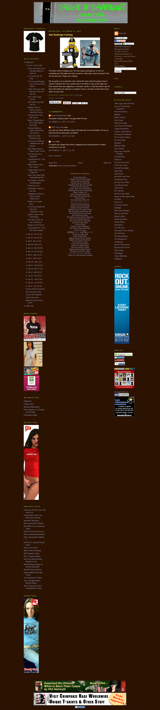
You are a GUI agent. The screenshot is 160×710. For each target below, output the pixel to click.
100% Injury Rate (57, 127)
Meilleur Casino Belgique (80, 226)
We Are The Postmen (122, 245)
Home (80, 163)
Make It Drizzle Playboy (32, 551)
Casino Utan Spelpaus (34, 295)
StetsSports (118, 225)
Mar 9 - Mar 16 (33, 255)
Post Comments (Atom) (67, 166)
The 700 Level (119, 228)
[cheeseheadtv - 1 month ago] (120, 380)
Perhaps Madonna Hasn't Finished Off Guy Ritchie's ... (36, 130)
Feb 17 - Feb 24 (33, 265)
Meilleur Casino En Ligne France (80, 210)
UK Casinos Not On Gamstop (80, 213)
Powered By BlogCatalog (124, 387)
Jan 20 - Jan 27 (33, 279)
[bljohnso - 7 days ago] (128, 376)
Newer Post (53, 163)
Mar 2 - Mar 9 (33, 258)
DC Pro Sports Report (122, 137)
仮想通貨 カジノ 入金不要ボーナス (80, 232)
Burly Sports (118, 120)
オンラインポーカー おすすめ (80, 253)
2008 (27, 62)
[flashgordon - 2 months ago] (120, 385)
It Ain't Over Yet (33, 186)
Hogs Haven (118, 174)
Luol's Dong (118, 188)
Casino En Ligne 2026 (80, 234)
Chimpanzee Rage (30, 415)
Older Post (107, 163)
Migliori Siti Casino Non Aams (80, 240)
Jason (53, 142)
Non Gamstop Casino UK (80, 194)
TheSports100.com (121, 392)
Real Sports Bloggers (122, 211)
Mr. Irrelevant (119, 191)
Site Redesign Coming (61, 35)
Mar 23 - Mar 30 (33, 248)
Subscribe (122, 33)
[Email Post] (82, 95)
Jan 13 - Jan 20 (33, 283)
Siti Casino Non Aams (80, 223)
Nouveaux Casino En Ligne (80, 251)
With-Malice (118, 253)
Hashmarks (118, 171)
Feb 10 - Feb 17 (33, 269)
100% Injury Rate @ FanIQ (124, 103)
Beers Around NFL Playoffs (34, 523)
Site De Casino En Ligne (80, 247)
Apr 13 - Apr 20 (33, 238)
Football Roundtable (121, 168)
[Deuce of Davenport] (120, 41)
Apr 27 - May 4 (33, 65)
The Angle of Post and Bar (124, 231)
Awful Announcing (120, 112)
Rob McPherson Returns (33, 570)
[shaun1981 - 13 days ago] (132, 376)
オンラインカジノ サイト (80, 202)
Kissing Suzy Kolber (121, 182)
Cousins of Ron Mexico (122, 132)
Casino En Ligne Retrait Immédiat (80, 255)
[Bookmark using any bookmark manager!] (80, 103)
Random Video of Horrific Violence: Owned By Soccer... (36, 109)
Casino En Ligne (80, 230)
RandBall (117, 208)
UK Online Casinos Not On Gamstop (80, 217)
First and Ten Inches (121, 162)
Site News (60, 98)
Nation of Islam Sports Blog (124, 196)
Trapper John (28, 404)
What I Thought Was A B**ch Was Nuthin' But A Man (36, 122)
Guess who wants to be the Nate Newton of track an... (36, 71)
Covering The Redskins (122, 134)
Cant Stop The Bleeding (123, 126)
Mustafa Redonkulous (32, 407)
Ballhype (117, 114)
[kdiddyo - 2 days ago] (120, 376)
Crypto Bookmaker (80, 236)
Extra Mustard (119, 157)
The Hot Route (119, 233)
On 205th (117, 199)
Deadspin (117, 143)
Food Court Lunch (120, 165)
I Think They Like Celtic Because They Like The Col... (36, 91)
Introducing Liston (120, 179)
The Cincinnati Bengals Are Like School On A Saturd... (36, 83)
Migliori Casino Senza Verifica (80, 238)
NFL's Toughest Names (32, 556)
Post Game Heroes (121, 205)
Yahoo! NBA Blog (120, 256)
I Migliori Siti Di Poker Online (80, 179)
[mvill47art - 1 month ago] (132, 380)
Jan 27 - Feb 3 (33, 276)
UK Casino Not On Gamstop (80, 196)
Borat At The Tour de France (34, 531)
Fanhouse (118, 159)
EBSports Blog (119, 146)
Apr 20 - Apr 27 (33, 234)
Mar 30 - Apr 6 (33, 244)
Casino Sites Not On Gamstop (80, 189)
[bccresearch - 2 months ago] (128, 385)
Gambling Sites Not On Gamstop (80, 185)
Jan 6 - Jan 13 (33, 286)
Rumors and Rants (121, 213)
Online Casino (80, 198)
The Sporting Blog (120, 236)
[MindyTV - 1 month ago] (116, 380)
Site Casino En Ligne (80, 242)
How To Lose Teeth (31, 548)
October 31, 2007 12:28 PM (62, 122)
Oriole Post (118, 202)
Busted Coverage (120, 123)
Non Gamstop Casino (33, 292)
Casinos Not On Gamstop (35, 289)
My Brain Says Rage (121, 194)
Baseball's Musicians (31, 521)
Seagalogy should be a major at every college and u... (36, 196)
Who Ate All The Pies (122, 247)
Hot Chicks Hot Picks (122, 176)
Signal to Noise (119, 216)
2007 (27, 306)
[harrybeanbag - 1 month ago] (128, 380)
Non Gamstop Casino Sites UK (80, 211)
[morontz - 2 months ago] (124, 385)
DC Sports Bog (119, 140)
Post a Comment (55, 156)
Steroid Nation (119, 222)
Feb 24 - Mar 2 (33, 262)
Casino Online (80, 225)
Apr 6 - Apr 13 (33, 241)
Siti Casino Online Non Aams (80, 219)
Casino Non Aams (32, 297)
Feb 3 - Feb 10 (33, 272)
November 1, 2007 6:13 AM (61, 136)
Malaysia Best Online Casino (80, 249)
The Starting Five (120, 239)
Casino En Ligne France (80, 244)
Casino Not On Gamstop (80, 187)
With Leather (119, 250)
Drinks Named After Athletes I (34, 534)
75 (116, 364)
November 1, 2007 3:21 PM (61, 150)
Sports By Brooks (120, 219)
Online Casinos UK (80, 192)
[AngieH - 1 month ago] (124, 380)
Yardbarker (118, 259)
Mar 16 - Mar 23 (33, 251)
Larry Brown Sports (121, 185)
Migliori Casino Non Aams (80, 208)
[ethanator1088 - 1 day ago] (116, 376)
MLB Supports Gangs (31, 553)
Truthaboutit (118, 242)
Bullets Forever (119, 117)
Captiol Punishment (121, 129)
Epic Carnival (119, 149)
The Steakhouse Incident (33, 578)
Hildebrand (27, 401)
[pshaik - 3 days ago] (124, 376)
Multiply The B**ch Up (36, 225)
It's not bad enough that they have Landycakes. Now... (36, 209)
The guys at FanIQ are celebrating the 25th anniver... (36, 143)
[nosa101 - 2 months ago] (132, 385)
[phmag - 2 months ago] (116, 385)
